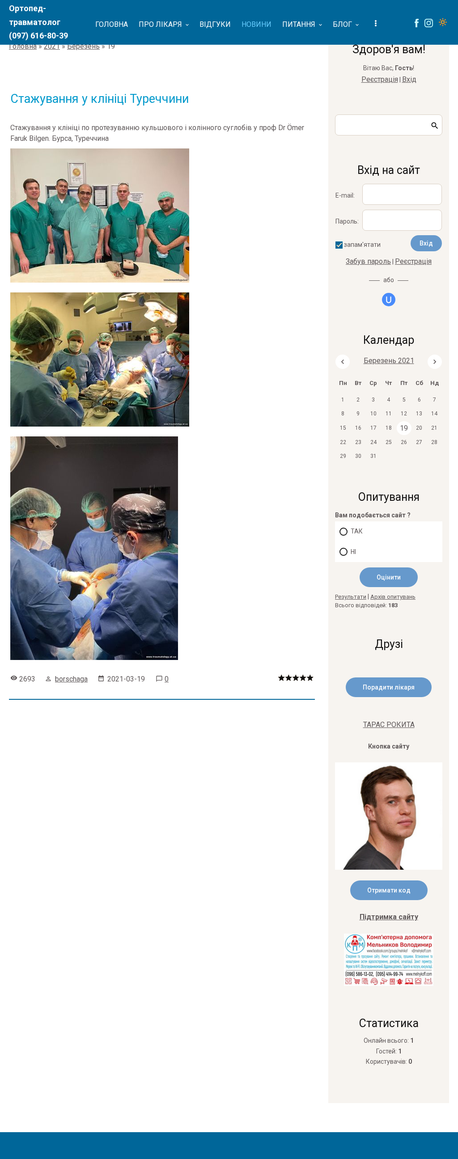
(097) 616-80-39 (38, 35)
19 (404, 428)
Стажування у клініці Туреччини (99, 99)
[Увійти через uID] (388, 299)
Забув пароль (368, 261)
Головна (23, 46)
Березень (83, 46)
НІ (353, 551)
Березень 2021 (389, 360)
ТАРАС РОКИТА (389, 724)
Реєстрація (379, 79)
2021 (52, 46)
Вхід (409, 79)
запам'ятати (362, 244)
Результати (350, 596)
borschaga (71, 679)
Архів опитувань (393, 596)
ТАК (357, 531)
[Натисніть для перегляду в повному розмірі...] (104, 282)
